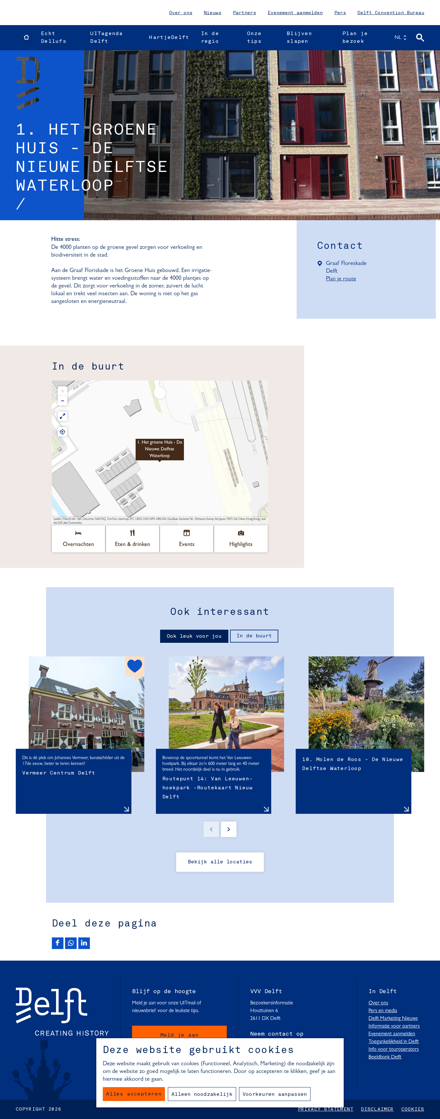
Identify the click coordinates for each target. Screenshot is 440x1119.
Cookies (412, 1109)
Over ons (180, 13)
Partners (244, 13)
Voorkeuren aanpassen (275, 1094)
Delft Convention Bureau (391, 13)
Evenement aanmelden (295, 13)
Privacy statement (325, 1109)
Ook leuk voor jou (194, 636)
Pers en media (382, 1010)
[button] (160, 453)
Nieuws (212, 13)
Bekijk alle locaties (220, 862)
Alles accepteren (134, 1094)
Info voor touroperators (393, 1049)
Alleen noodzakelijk (202, 1094)
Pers (340, 13)
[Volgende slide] (228, 829)
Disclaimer (377, 1109)
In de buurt (254, 636)
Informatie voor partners (394, 1026)
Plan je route (344, 279)
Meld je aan (179, 1035)
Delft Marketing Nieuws (393, 1018)
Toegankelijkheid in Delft (393, 1041)
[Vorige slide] (211, 829)
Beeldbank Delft (384, 1057)
